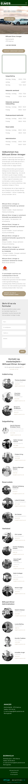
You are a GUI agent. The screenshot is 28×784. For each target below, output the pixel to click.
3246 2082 (17, 613)
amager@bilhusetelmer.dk (16, 711)
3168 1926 (15, 472)
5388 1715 (17, 628)
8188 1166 (15, 552)
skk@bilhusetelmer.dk (18, 447)
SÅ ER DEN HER (13, 11)
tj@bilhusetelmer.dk (20, 386)
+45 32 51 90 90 (11, 45)
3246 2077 (15, 491)
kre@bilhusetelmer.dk (18, 554)
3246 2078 (17, 518)
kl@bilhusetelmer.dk (20, 540)
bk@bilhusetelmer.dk (19, 414)
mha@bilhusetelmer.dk (18, 493)
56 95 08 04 (11, 760)
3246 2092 (16, 398)
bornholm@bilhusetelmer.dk (16, 762)
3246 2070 (17, 538)
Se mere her (9, 18)
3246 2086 (12, 432)
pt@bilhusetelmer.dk (20, 644)
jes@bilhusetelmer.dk (18, 568)
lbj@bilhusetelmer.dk (20, 506)
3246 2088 (17, 458)
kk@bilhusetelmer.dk (20, 658)
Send (22, 351)
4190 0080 (17, 642)
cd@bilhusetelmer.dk (19, 400)
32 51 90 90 (12, 709)
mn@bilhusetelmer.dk (20, 615)
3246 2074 (17, 384)
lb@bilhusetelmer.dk (20, 630)
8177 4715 (15, 566)
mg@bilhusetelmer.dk (18, 581)
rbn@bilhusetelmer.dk (18, 474)
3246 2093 (15, 579)
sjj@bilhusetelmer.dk (20, 593)
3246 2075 (17, 591)
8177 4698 (17, 504)
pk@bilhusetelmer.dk (20, 460)
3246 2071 (16, 412)
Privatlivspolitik (14, 774)
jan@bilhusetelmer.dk (20, 520)
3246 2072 (17, 656)
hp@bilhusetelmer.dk (15, 435)
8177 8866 (15, 445)
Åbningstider (8, 713)
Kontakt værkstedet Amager (13, 51)
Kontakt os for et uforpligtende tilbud (11, 293)
